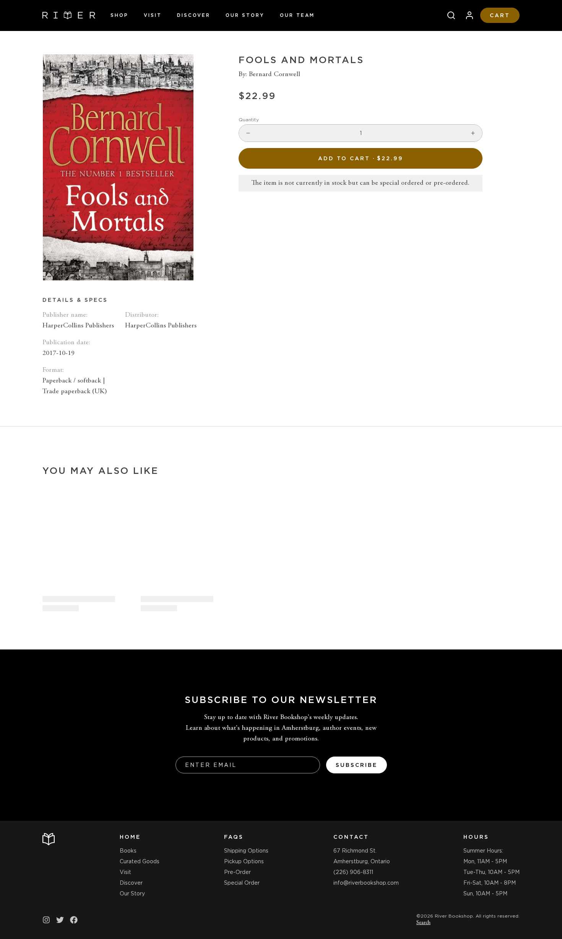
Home (130, 837)
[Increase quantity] (473, 133)
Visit (153, 15)
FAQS (234, 837)
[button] (360, 158)
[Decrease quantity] (248, 133)
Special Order (242, 883)
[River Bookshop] (68, 15)
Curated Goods (139, 861)
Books (128, 851)
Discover (193, 15)
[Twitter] (60, 920)
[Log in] (466, 15)
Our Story (245, 15)
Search (423, 923)
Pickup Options (244, 861)
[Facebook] (74, 920)
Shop (119, 15)
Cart (500, 15)
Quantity (249, 119)
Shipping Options (246, 851)
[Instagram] (46, 920)
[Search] (448, 15)
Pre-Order (237, 872)
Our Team (297, 15)
